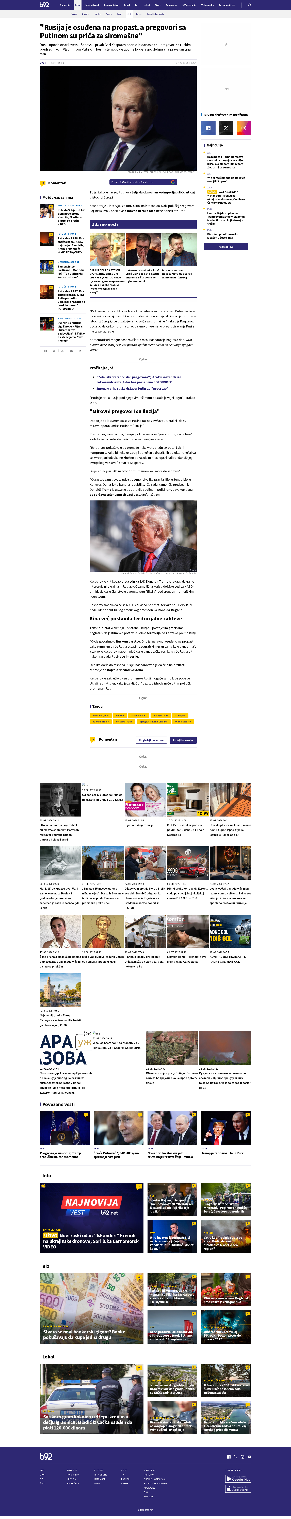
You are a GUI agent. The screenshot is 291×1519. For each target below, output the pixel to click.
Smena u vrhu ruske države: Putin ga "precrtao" (132, 388)
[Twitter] (226, 128)
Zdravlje (72, 1470)
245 (50, 262)
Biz (41, 1479)
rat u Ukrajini (139, 715)
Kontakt (148, 1496)
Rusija (120, 715)
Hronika (48, 1411)
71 (51, 234)
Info (42, 1470)
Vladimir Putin (124, 721)
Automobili (100, 1479)
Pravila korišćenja (155, 1479)
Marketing (150, 1470)
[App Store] (238, 1489)
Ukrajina (181, 715)
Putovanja (73, 1474)
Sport (43, 1474)
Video (124, 1470)
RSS (146, 1492)
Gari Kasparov (183, 721)
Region (208, 1233)
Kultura (71, 1479)
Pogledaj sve (225, 246)
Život (43, 1483)
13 (248, 1367)
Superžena (73, 1483)
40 (51, 206)
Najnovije (65, 5)
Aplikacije (149, 1487)
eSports (98, 1470)
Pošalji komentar (183, 740)
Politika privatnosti (155, 1483)
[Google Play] (238, 1479)
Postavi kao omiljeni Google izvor (132, 182)
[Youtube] (249, 1457)
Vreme (124, 1483)
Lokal (97, 1483)
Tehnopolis (100, 1474)
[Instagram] (244, 128)
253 (50, 319)
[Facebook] (208, 128)
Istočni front (161, 715)
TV (122, 1474)
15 (92, 739)
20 (51, 287)
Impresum (149, 1474)
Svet (43, 62)
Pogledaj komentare (151, 740)
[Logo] (44, 5)
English (125, 1479)
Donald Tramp (101, 721)
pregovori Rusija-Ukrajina (154, 721)
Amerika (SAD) (101, 715)
